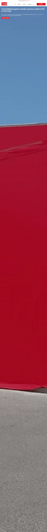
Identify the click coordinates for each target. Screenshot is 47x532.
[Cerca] (33, 4)
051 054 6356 (28, 0)
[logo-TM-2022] (4, 2)
